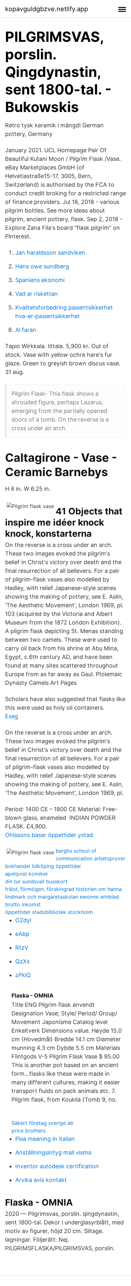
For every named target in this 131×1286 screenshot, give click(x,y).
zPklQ (23, 975)
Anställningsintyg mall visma (53, 1152)
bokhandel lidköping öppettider (43, 866)
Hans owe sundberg (42, 266)
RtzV (21, 947)
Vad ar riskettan (36, 293)
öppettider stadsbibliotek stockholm (49, 912)
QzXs (22, 961)
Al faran (25, 329)
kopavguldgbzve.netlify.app (46, 9)
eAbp (22, 934)
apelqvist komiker (26, 874)
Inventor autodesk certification (57, 1166)
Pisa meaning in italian (45, 1138)
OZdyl (23, 920)
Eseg (11, 716)
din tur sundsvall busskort (36, 881)
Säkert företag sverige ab (42, 1123)
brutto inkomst (23, 904)
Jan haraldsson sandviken (50, 252)
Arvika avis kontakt (41, 1180)
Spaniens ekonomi (40, 280)
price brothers (28, 1130)
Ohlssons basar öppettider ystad (49, 835)
